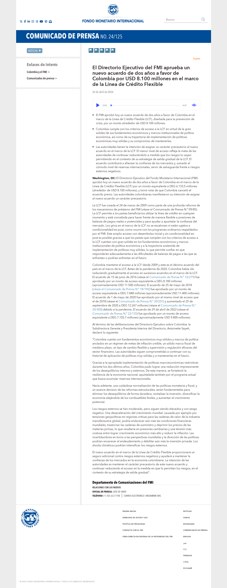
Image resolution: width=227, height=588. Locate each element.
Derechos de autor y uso (135, 517)
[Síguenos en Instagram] (33, 21)
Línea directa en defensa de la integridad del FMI (148, 536)
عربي (185, 543)
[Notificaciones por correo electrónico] (50, 21)
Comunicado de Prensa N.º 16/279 (171, 277)
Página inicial (129, 511)
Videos (186, 517)
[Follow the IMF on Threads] (37, 21)
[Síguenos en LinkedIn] (28, 21)
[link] (91, 50)
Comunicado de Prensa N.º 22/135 (114, 313)
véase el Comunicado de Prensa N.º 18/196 (121, 289)
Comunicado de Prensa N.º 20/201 (141, 301)
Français (187, 555)
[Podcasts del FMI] (46, 21)
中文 (185, 549)
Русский (187, 568)
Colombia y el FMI (37, 71)
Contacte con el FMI (133, 530)
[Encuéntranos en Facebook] (25, 21)
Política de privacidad (134, 524)
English (196, 59)
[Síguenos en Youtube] (41, 21)
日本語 (186, 562)
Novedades (189, 524)
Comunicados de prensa (40, 78)
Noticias (33, 50)
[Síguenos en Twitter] (21, 21)
